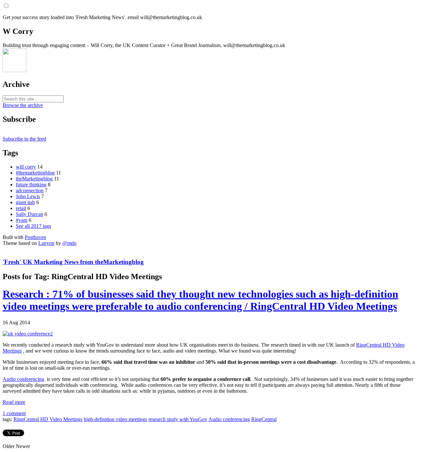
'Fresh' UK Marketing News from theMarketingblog (73, 261)
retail (21, 208)
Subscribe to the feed (24, 139)
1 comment (14, 413)
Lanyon (46, 243)
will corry (26, 167)
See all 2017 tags (33, 226)
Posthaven (35, 237)
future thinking (31, 184)
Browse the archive (23, 105)
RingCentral (264, 419)
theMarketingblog (34, 178)
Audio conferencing (23, 379)
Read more (14, 402)
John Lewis (28, 196)
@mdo (69, 243)
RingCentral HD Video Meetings (48, 419)
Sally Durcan (29, 214)
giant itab (25, 202)
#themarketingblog (35, 172)
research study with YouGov (177, 419)
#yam (21, 220)
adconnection (30, 190)
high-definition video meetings (115, 419)
